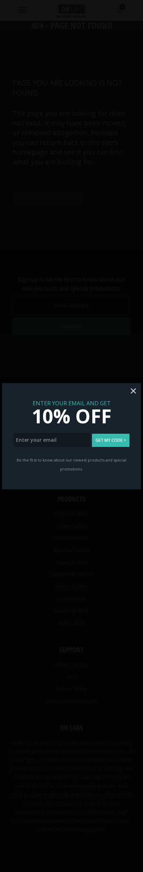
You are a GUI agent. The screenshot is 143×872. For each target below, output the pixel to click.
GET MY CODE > (110, 440)
